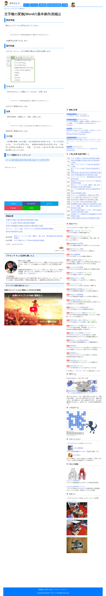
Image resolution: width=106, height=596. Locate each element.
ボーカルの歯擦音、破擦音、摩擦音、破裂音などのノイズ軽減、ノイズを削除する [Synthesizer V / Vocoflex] (83, 123)
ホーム (26, 5)
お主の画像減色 (78, 448)
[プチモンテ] (13, 5)
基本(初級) (15, 160)
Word (21, 8)
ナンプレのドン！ (72, 435)
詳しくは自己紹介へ (30, 273)
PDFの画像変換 (75, 254)
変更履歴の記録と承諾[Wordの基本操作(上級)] (86, 204)
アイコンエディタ (76, 283)
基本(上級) (31, 160)
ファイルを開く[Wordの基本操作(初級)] (20, 223)
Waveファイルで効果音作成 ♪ (79, 307)
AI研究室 (42, 5)
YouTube (87, 490)
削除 (84, 320)
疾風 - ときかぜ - (75, 231)
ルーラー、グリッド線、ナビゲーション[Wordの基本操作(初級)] (29, 229)
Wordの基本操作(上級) (14, 231)
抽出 (80, 320)
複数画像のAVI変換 (76, 289)
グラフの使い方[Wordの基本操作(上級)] (84, 202)
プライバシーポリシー (61, 589)
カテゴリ (14, 8)
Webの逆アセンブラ (76, 366)
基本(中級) (23, 160)
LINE (31, 208)
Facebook (31, 204)
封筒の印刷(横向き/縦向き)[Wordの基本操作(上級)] (24, 226)
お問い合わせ (49, 589)
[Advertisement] (34, 183)
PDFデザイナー (75, 236)
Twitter (13, 204)
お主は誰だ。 (77, 455)
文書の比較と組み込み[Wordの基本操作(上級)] (86, 172)
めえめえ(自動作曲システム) (76, 486)
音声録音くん (74, 353)
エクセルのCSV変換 (76, 267)
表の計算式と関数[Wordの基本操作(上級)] (84, 199)
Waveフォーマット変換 (77, 313)
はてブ (49, 204)
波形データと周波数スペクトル (80, 333)
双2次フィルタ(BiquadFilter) (79, 340)
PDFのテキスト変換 (76, 249)
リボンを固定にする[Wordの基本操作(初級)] (85, 158)
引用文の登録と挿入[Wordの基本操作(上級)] (22, 220)
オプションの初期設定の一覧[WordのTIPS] (85, 195)
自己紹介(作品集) (54, 5)
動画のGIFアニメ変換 (77, 278)
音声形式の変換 (75, 300)
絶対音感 (73, 346)
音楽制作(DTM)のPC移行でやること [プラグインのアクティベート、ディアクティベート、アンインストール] (83, 141)
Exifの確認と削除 (75, 260)
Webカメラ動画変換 (76, 294)
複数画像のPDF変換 (76, 243)
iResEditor (73, 360)
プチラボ (34, 5)
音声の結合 (73, 320)
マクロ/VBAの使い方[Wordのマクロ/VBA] (84, 197)
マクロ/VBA (40, 160)
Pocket (13, 208)
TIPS (47, 160)
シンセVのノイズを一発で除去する (77, 116)
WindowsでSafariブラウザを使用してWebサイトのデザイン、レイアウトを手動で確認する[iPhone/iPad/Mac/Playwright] (83, 132)
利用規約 (41, 589)
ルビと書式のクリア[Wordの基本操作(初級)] (29, 240)
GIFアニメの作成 (75, 273)
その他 (64, 5)
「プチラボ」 (78, 371)
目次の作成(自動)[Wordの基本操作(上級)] (84, 175)
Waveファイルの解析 (77, 325)
